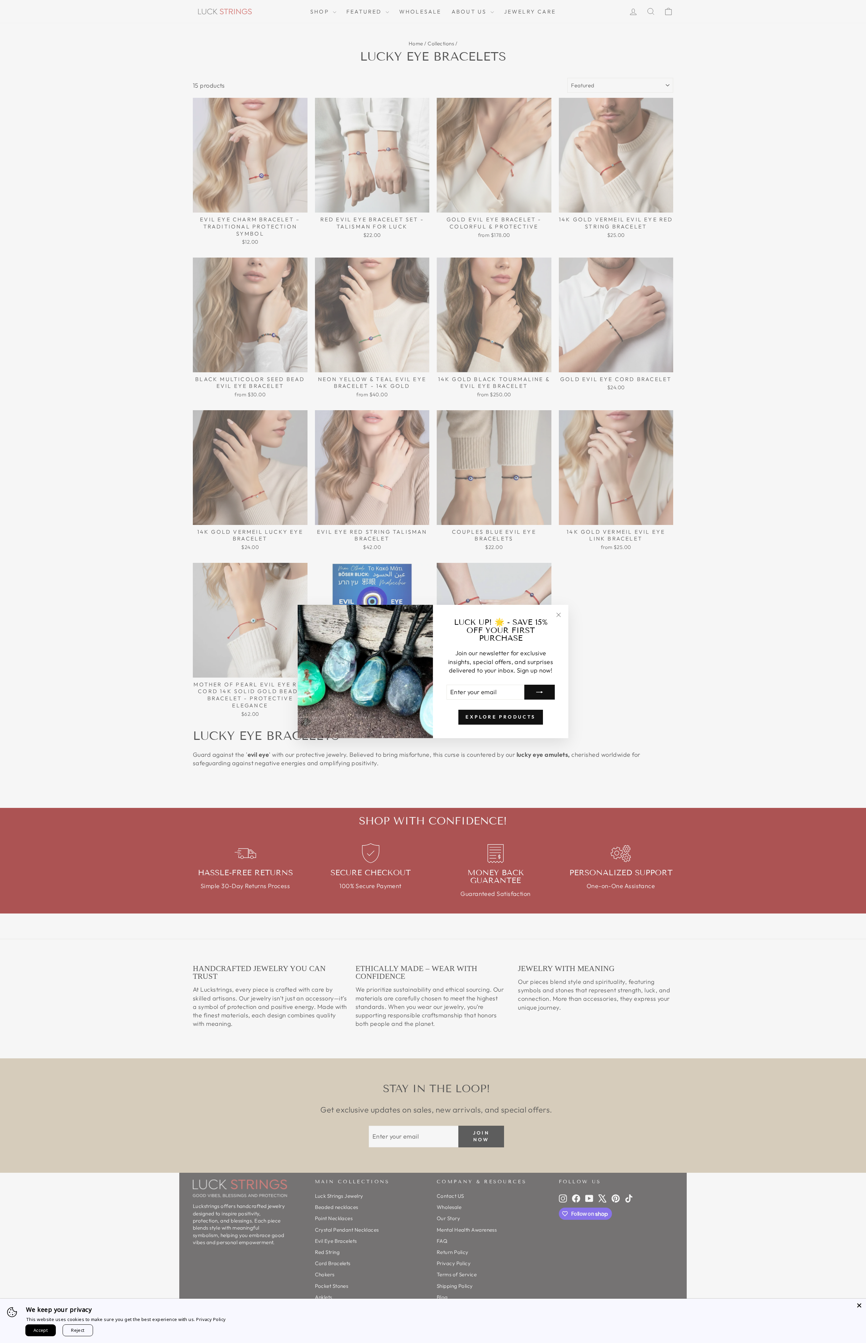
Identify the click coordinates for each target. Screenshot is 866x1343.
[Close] (859, 1305)
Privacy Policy (211, 1319)
